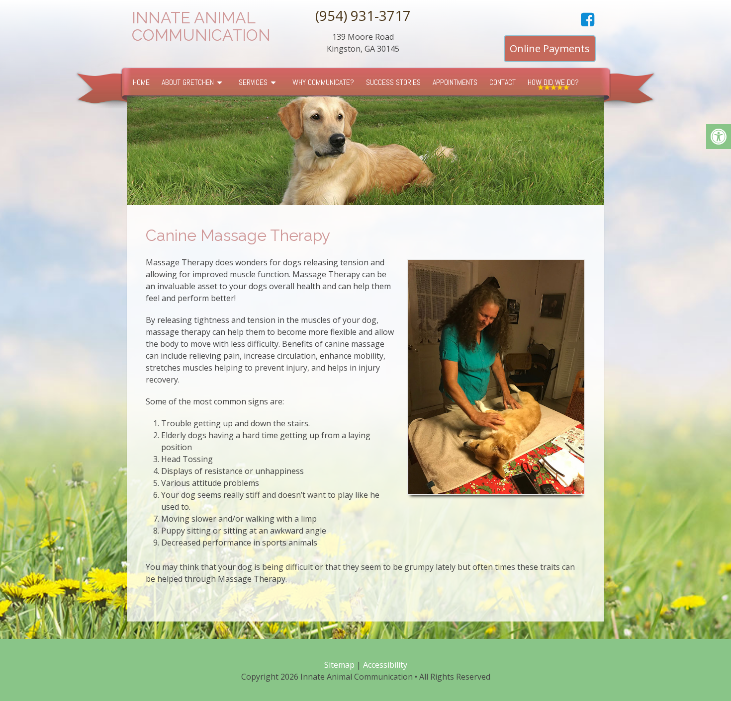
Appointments (455, 82)
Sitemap (339, 664)
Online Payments (550, 48)
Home (141, 82)
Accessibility (385, 664)
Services (253, 82)
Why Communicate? (323, 82)
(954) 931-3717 (363, 15)
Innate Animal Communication (201, 26)
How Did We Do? (553, 82)
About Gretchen (188, 82)
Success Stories (393, 82)
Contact (502, 82)
